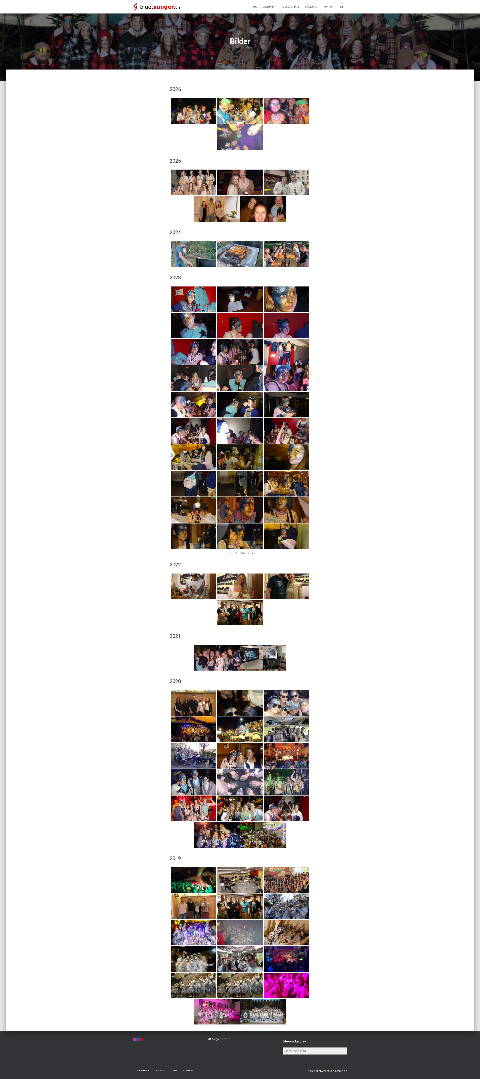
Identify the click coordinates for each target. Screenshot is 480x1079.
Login (174, 1070)
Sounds (160, 1070)
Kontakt (329, 7)
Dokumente (142, 1070)
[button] (275, 7)
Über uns (268, 7)
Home (254, 7)
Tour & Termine (290, 7)
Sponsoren (311, 7)
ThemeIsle (341, 1070)
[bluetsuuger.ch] (156, 6)
